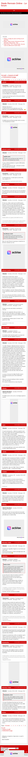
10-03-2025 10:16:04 (19, 184)
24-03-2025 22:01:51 (19, 300)
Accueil (3, 75)
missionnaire (6, 623)
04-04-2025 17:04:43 (19, 424)
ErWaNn (4, 471)
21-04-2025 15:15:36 (19, 712)
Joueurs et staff (13, 75)
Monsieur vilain (6, 100)
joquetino (5, 196)
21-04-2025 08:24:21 (19, 542)
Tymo (3, 425)
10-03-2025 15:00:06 (19, 270)
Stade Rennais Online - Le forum (14, 4)
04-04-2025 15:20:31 (19, 339)
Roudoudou (5, 595)
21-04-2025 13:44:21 (19, 687)
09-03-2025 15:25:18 (19, 149)
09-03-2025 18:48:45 (19, 170)
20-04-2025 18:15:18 (19, 451)
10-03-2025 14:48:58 (19, 225)
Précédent (7, 79)
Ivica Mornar (5, 184)
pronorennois (6, 301)
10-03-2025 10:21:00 (19, 196)
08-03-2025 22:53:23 (19, 82)
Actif (15, 13)
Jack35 (4, 82)
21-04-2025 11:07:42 (19, 623)
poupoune (5, 339)
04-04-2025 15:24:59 (19, 388)
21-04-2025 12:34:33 (19, 642)
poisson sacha (6, 149)
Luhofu (4, 451)
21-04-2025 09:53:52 (19, 556)
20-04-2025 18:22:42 (19, 471)
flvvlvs (4, 489)
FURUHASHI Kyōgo (9, 77)
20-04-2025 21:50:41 (19, 504)
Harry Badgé (5, 327)
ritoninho (4, 556)
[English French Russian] (3, 750)
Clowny (4, 388)
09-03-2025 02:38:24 (19, 100)
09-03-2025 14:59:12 (19, 112)
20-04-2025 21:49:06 (19, 489)
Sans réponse (18, 13)
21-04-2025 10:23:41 (19, 594)
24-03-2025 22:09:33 (19, 327)
